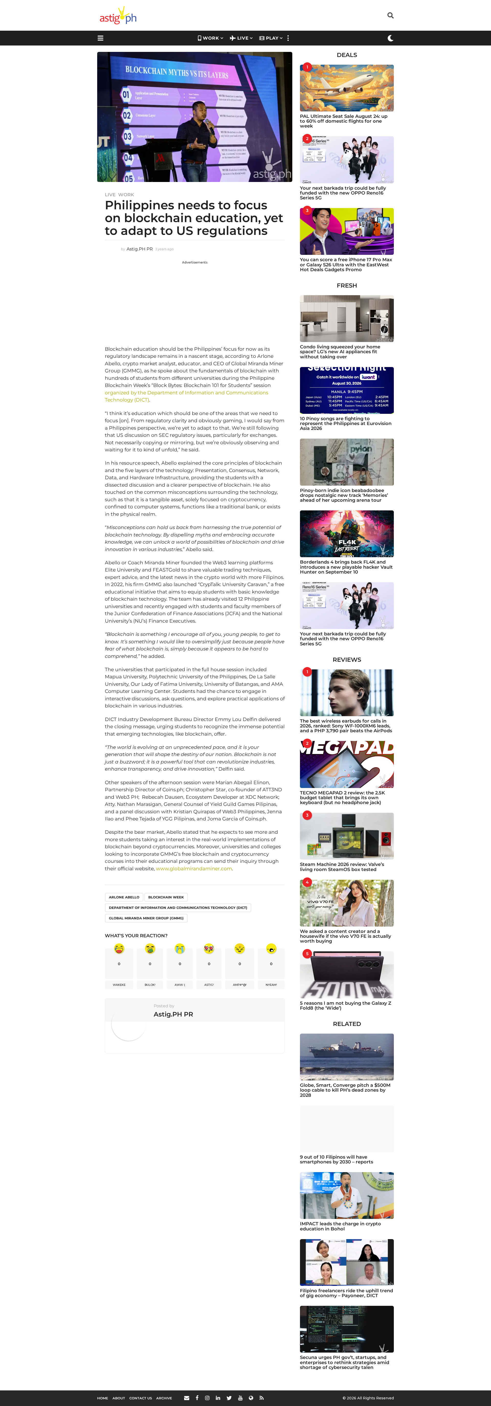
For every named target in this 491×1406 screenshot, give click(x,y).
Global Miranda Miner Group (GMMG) (146, 918)
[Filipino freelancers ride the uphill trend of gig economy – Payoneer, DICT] (347, 1262)
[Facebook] (197, 1397)
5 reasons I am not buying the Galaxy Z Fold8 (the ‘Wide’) (345, 1005)
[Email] (186, 1397)
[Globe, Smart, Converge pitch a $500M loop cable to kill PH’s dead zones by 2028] (347, 1057)
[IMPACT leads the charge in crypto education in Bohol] (347, 1195)
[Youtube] (240, 1397)
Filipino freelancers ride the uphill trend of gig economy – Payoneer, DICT (346, 1293)
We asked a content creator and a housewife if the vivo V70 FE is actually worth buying (345, 936)
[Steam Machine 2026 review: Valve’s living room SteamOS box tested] (347, 836)
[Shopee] (251, 1397)
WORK (211, 38)
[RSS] (262, 1397)
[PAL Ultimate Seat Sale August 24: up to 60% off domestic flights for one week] (347, 88)
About (119, 1398)
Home (102, 1398)
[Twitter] (229, 1397)
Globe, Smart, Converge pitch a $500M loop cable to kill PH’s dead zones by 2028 (345, 1090)
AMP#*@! (240, 985)
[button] (390, 15)
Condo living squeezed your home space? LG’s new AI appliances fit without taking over (340, 352)
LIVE (243, 38)
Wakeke (119, 985)
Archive (164, 1398)
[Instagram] (207, 1397)
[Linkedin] (218, 1397)
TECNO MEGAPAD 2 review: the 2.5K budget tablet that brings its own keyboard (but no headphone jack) (342, 798)
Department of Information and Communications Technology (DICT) (178, 908)
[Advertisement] (195, 300)
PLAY (272, 38)
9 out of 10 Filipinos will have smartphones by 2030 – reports (336, 1159)
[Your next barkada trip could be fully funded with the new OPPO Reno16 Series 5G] (347, 159)
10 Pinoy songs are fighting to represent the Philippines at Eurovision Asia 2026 (346, 423)
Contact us (140, 1398)
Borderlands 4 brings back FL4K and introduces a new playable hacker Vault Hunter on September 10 (346, 567)
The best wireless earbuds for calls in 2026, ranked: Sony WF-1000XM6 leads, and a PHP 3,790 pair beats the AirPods (346, 726)
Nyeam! (271, 985)
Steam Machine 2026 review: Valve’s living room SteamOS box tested (342, 867)
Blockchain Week (166, 897)
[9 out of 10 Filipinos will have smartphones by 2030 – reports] (347, 1128)
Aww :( (180, 985)
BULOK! (150, 985)
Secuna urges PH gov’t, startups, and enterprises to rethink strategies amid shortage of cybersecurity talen (344, 1362)
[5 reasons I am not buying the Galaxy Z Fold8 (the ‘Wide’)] (347, 974)
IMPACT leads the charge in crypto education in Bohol (340, 1226)
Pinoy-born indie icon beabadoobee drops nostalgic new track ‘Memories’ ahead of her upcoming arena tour (344, 495)
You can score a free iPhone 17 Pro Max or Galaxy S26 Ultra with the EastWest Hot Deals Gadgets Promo (346, 264)
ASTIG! (209, 985)
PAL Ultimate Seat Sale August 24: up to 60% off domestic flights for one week (343, 121)
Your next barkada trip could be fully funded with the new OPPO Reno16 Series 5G (343, 193)
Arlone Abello (124, 897)
